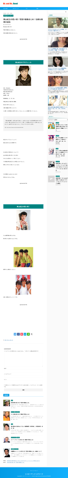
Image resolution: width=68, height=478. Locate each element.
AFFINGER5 (48, 476)
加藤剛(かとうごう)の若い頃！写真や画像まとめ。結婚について (26, 451)
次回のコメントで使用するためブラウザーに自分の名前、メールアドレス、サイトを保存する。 (23, 385)
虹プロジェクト (16, 8)
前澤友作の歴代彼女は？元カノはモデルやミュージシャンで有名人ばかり (23, 460)
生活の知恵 (5, 8)
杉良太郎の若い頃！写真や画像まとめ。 (16, 462)
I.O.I (26, 8)
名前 (5, 368)
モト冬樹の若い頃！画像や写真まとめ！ (20, 414)
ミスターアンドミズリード (34, 474)
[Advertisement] (23, 49)
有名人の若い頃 (10, 340)
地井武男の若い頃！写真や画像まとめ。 (20, 402)
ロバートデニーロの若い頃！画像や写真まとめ (22, 439)
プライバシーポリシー (34, 470)
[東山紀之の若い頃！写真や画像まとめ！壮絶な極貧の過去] (25, 334)
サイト (5, 379)
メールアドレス (7, 374)
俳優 (5, 340)
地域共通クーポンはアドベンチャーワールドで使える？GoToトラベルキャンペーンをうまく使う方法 (62, 167)
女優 (37, 8)
